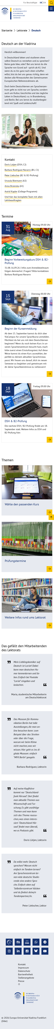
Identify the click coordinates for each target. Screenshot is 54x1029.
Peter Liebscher (12, 175)
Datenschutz (24, 971)
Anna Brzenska (12, 186)
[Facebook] (27, 951)
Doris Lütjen (11, 164)
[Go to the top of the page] (19, 984)
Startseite (7, 30)
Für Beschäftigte (30, 2)
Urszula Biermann (13, 180)
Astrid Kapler (11, 191)
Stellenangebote (26, 977)
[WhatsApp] (36, 942)
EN (44, 2)
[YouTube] (44, 951)
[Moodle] (18, 942)
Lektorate (22, 30)
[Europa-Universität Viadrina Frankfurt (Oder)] (14, 13)
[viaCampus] (9, 942)
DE (41, 2)
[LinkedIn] (18, 951)
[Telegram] (44, 942)
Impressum (23, 967)
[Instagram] (9, 951)
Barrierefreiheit (25, 974)
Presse (21, 981)
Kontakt (22, 964)
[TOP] (51, 517)
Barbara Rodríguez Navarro (18, 169)
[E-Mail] (27, 942)
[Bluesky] (36, 951)
